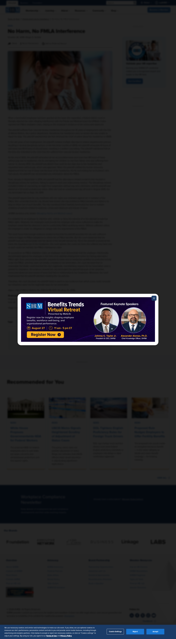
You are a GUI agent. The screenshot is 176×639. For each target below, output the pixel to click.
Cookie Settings (115, 632)
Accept (155, 632)
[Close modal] (154, 298)
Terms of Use (51, 636)
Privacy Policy (66, 636)
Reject (135, 632)
